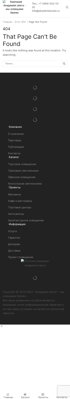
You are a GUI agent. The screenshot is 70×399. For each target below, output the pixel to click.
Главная (7, 21)
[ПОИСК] (64, 63)
